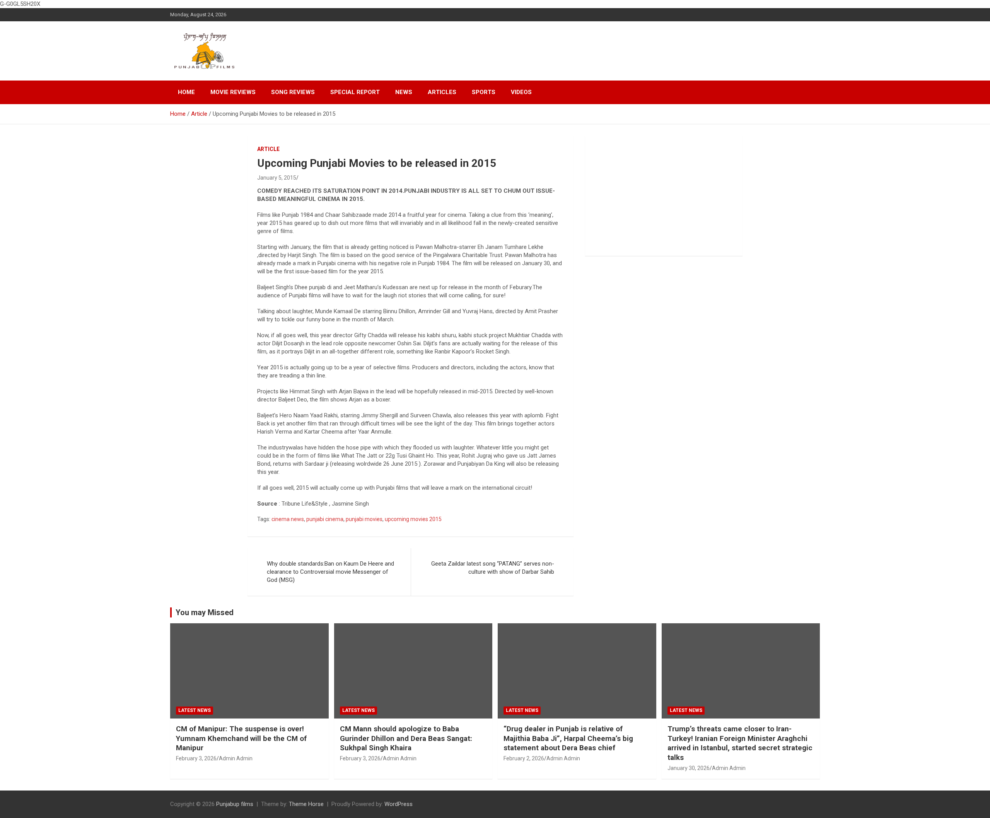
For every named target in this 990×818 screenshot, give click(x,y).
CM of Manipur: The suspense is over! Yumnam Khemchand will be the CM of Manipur (241, 738)
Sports (483, 92)
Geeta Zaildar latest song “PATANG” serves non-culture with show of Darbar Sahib (492, 567)
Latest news (194, 710)
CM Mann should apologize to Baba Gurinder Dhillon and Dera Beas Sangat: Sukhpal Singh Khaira (406, 738)
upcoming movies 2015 (413, 519)
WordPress (398, 804)
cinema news (287, 519)
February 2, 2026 (524, 758)
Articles (442, 92)
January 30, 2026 (688, 768)
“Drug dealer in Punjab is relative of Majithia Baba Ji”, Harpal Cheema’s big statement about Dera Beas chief (568, 738)
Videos (521, 92)
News (403, 92)
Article (268, 149)
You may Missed (205, 612)
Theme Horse (306, 804)
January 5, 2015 (276, 178)
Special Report (355, 92)
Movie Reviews (233, 92)
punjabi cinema (324, 519)
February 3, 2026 (196, 758)
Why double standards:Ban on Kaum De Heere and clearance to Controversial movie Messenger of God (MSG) (330, 571)
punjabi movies (364, 519)
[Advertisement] (664, 196)
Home (186, 92)
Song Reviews (293, 92)
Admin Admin (236, 758)
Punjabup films (234, 804)
